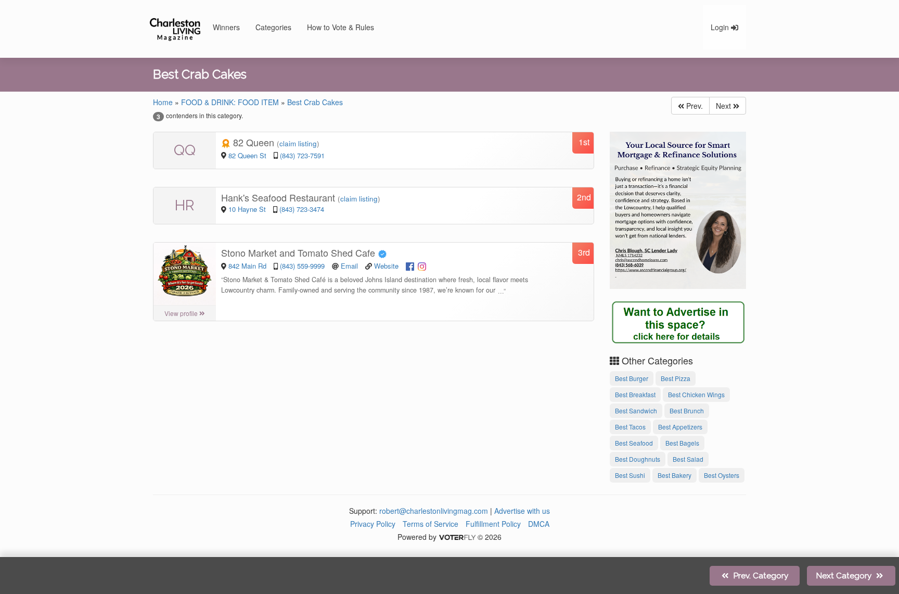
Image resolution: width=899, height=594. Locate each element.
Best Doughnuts (637, 458)
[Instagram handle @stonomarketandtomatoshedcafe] (422, 265)
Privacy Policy (372, 524)
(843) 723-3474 (301, 209)
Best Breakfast (635, 394)
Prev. (693, 105)
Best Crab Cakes (315, 102)
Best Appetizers (680, 426)
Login (721, 27)
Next (724, 105)
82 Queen (253, 142)
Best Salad (688, 458)
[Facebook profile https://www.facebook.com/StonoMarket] (410, 265)
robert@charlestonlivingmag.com (433, 510)
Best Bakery (674, 475)
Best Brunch (687, 410)
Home (163, 102)
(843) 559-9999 (302, 266)
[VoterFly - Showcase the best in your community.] (457, 537)
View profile (181, 313)
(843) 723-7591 (302, 155)
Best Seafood (634, 442)
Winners (226, 27)
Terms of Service (430, 524)
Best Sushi (630, 475)
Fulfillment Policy (493, 524)
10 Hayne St (248, 209)
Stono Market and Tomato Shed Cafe (299, 252)
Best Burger (631, 378)
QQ (185, 150)
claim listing (298, 143)
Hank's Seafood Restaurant (279, 197)
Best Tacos (630, 426)
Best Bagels (682, 442)
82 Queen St (248, 155)
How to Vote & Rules (340, 27)
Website (386, 266)
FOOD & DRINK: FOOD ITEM (230, 102)
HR (185, 205)
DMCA (538, 524)
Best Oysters (721, 475)
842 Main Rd (248, 266)
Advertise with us (522, 510)
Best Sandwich (636, 410)
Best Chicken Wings (696, 394)
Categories (273, 27)
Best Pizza (675, 378)
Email (349, 266)
